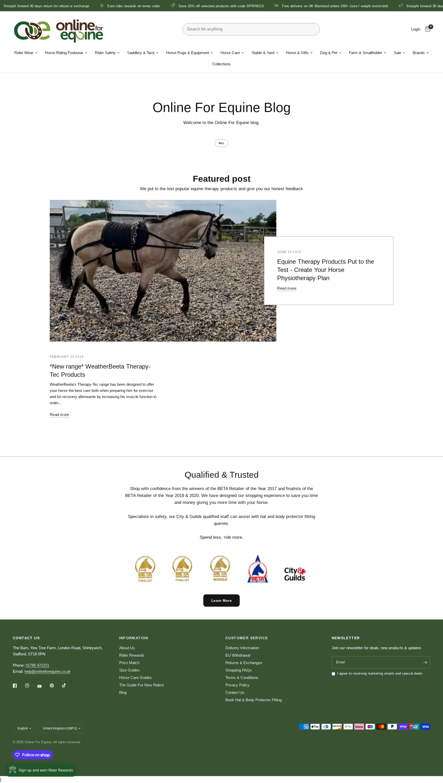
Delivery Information (242, 648)
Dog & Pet (328, 52)
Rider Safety (105, 52)
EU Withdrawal (237, 655)
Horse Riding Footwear (64, 52)
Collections (221, 64)
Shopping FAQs (238, 670)
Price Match (129, 662)
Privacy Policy (237, 685)
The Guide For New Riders (141, 685)
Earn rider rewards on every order (121, 6)
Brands (419, 52)
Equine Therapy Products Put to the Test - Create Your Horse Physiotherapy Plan (325, 269)
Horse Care (230, 52)
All (221, 143)
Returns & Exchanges (243, 662)
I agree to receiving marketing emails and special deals (379, 673)
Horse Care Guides (135, 677)
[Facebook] (18, 685)
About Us (127, 648)
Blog (123, 692)
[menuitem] (26, 52)
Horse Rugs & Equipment (187, 52)
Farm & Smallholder (365, 52)
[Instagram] (30, 685)
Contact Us (234, 692)
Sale (397, 52)
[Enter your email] (425, 662)
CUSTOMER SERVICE (246, 638)
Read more (287, 288)
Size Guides (129, 670)
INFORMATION (133, 638)
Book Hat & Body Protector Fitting (253, 700)
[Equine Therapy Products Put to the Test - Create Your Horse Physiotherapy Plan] (163, 271)
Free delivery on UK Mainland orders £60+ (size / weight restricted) (322, 6)
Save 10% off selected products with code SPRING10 (208, 6)
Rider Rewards (131, 655)
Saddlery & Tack (141, 52)
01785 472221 (37, 665)
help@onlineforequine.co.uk (47, 671)
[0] (426, 29)
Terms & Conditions (241, 677)
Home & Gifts (297, 52)
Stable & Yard (262, 52)
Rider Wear (23, 52)
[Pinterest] (55, 685)
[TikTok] (67, 685)
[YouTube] (43, 686)
